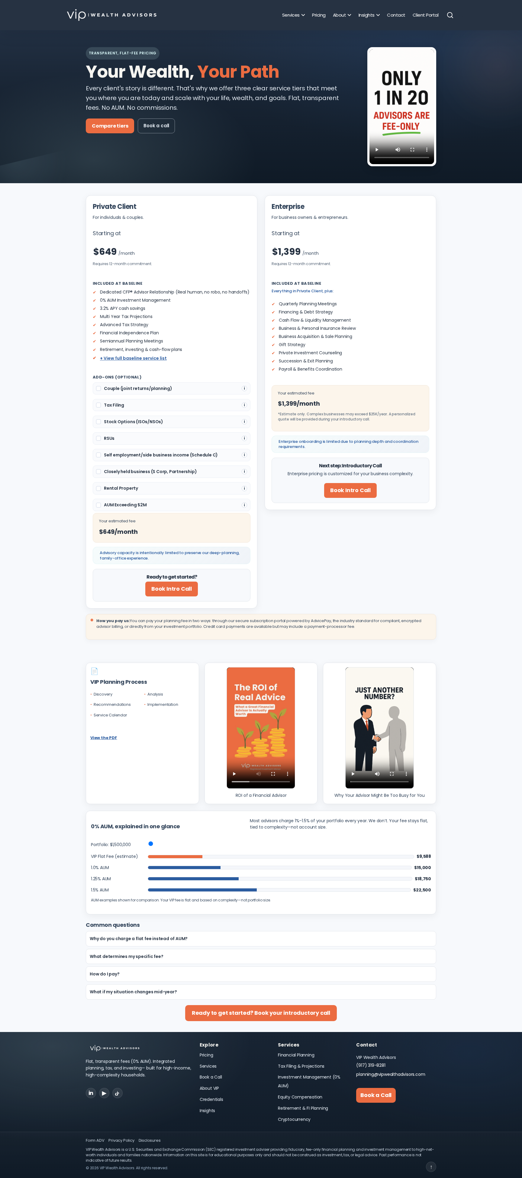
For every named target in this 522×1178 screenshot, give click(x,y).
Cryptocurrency (294, 1119)
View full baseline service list (135, 358)
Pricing (206, 1055)
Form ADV (95, 1140)
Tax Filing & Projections (301, 1066)
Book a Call (211, 1077)
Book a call (156, 125)
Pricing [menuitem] (319, 15)
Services (208, 1066)
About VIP (209, 1088)
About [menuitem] (339, 15)
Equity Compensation (300, 1097)
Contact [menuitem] (396, 15)
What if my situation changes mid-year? (133, 992)
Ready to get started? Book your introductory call (261, 1013)
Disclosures (150, 1140)
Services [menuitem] (291, 15)
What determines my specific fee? (126, 956)
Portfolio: (111, 845)
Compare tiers (110, 125)
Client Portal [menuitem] (426, 15)
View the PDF (103, 738)
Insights (207, 1111)
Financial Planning (296, 1055)
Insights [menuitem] (367, 15)
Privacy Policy (121, 1140)
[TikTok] (117, 1093)
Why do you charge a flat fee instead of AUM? (139, 939)
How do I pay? (104, 974)
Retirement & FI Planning (303, 1108)
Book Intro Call (171, 588)
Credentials (211, 1099)
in (91, 1093)
